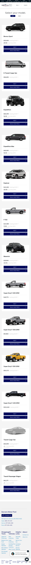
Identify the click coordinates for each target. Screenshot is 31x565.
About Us (25, 537)
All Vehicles (12, 533)
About (25, 532)
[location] (29, 1)
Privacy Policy (7, 562)
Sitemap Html (19, 562)
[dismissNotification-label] (28, 551)
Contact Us (7, 515)
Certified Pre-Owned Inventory (12, 545)
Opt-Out (27, 562)
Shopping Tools (5, 533)
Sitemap (14, 561)
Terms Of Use (10, 562)
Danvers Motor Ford (3, 562)
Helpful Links (18, 533)
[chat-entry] (27, 559)
